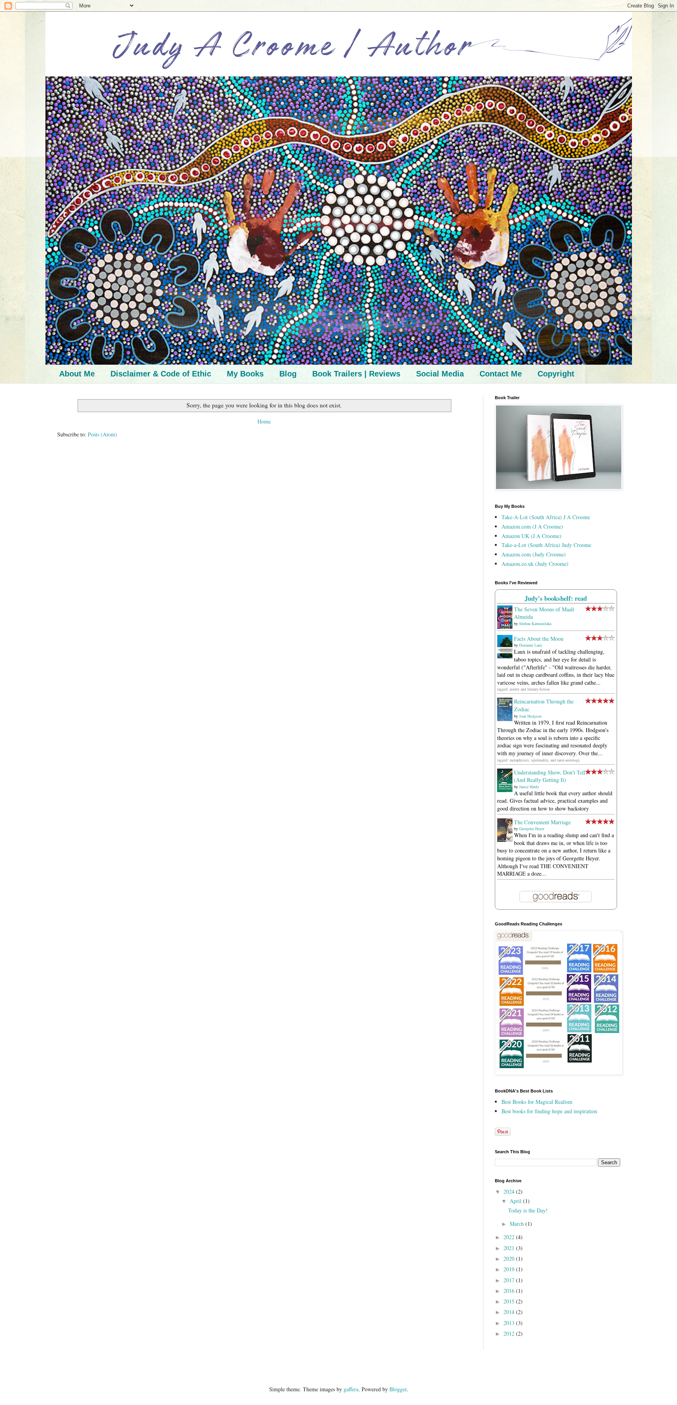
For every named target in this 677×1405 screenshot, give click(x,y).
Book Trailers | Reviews (356, 373)
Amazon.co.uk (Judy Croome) (534, 563)
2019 (509, 1269)
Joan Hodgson (530, 716)
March (517, 1223)
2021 (509, 1248)
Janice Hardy (529, 786)
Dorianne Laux (530, 645)
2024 (509, 1191)
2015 (509, 1301)
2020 (509, 1258)
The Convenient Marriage (542, 822)
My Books (245, 373)
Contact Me (501, 373)
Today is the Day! (528, 1210)
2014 (509, 1312)
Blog (288, 373)
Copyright (556, 373)
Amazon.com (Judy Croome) (533, 554)
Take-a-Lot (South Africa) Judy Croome (546, 545)
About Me (77, 373)
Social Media (440, 373)
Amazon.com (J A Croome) (532, 526)
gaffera (351, 1389)
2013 (509, 1323)
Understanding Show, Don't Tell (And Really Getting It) (549, 776)
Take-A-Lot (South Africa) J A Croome (545, 517)
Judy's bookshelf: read (556, 598)
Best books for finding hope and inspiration (549, 1111)
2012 (509, 1333)
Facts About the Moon (538, 638)
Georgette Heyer (531, 828)
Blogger (398, 1389)
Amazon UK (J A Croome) (531, 536)
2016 (509, 1290)
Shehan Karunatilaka (535, 623)
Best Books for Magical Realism (536, 1101)
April (516, 1201)
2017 (509, 1280)
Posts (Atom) (102, 434)
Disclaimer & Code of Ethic (160, 373)
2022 (509, 1237)
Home (264, 421)
